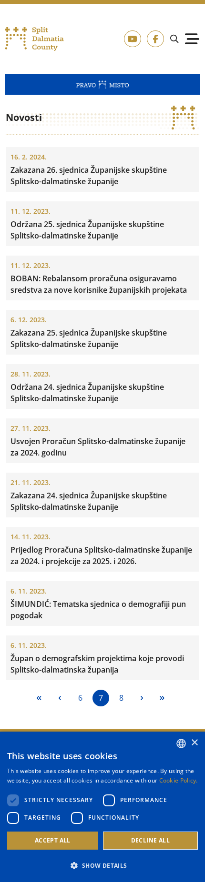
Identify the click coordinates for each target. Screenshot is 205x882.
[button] (102, 865)
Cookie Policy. (178, 780)
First (39, 698)
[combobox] (181, 743)
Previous (59, 698)
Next (141, 698)
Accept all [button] (53, 840)
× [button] (194, 742)
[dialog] (102, 807)
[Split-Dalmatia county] (34, 39)
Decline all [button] (150, 840)
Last (162, 698)
